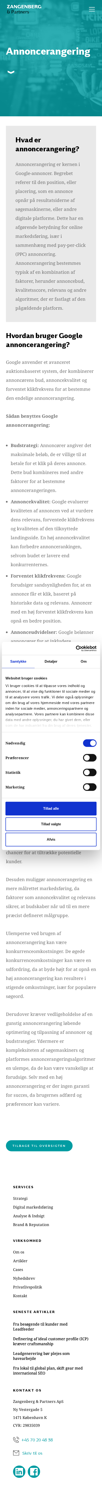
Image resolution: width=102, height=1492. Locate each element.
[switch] (90, 757)
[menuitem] (51, 1198)
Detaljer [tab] (51, 661)
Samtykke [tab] (18, 661)
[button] (92, 9)
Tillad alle (51, 808)
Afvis (51, 839)
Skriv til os (32, 1452)
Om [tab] (84, 661)
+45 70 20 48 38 (37, 1439)
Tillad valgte (51, 824)
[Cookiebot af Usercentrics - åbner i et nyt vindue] (76, 648)
